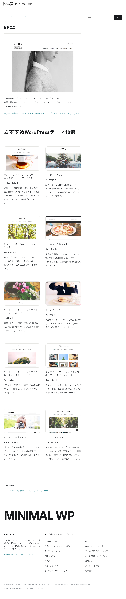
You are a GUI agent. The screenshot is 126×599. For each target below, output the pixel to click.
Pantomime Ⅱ (10, 379)
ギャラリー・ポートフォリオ (18, 309)
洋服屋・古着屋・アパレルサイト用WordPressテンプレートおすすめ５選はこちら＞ (41, 113)
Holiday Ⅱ (9, 317)
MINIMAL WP (39, 515)
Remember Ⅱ (51, 379)
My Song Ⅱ (50, 314)
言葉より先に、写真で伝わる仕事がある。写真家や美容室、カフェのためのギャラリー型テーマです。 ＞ (22, 327)
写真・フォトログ (51, 565)
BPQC (46, 491)
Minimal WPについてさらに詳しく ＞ (18, 554)
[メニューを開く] (120, 4)
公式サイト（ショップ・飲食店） (58, 546)
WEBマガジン (50, 556)
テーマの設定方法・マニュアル (97, 551)
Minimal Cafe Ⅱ (11, 182)
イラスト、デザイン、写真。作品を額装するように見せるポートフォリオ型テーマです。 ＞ (22, 389)
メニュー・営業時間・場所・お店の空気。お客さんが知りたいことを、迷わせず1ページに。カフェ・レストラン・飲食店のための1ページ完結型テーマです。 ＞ (22, 195)
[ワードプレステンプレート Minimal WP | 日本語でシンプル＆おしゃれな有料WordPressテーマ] (17, 4)
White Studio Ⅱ (11, 442)
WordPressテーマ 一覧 (94, 546)
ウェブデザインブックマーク (15, 16)
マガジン (58, 174)
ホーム (87, 541)
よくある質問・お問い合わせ (96, 556)
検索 (118, 18)
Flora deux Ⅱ (10, 252)
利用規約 (88, 570)
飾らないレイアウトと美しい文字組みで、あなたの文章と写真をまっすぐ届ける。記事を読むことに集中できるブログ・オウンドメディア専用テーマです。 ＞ (63, 455)
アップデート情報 (92, 565)
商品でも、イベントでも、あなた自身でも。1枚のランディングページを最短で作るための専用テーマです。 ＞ (63, 323)
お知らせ (88, 561)
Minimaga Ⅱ (51, 179)
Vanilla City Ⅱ (52, 442)
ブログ (48, 174)
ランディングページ (14, 174)
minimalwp (10, 485)
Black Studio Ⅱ (52, 248)
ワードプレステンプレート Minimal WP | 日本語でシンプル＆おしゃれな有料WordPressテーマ (42, 584)
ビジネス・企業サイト (56, 244)
